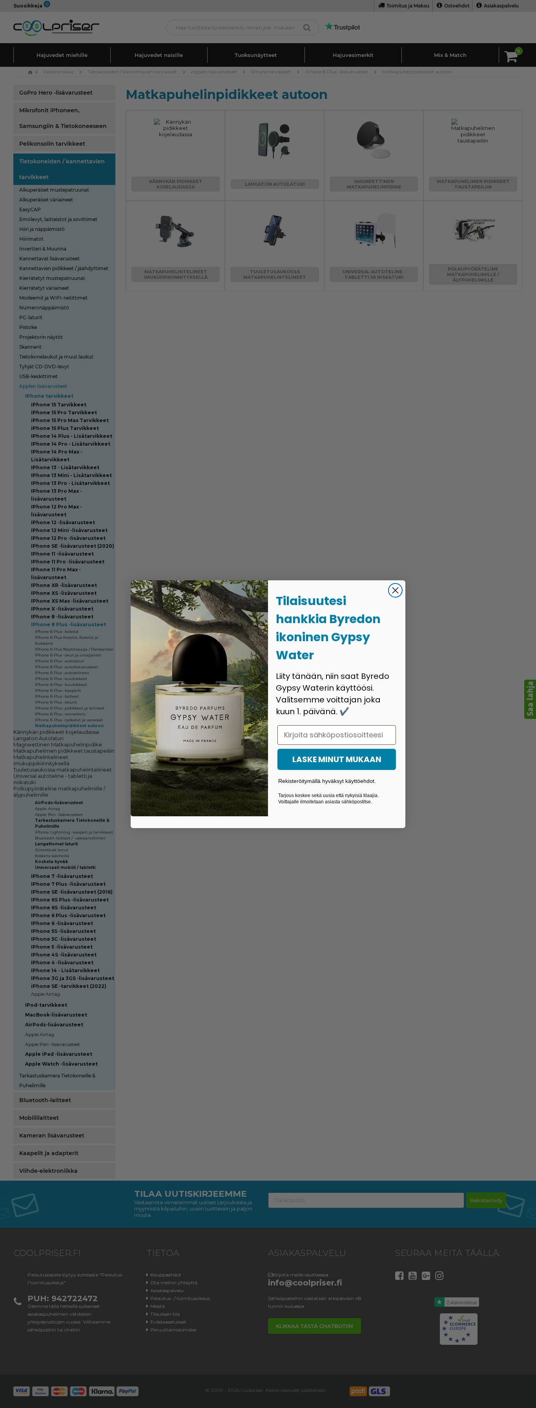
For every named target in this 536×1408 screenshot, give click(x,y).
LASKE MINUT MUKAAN (336, 759)
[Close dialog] (395, 590)
